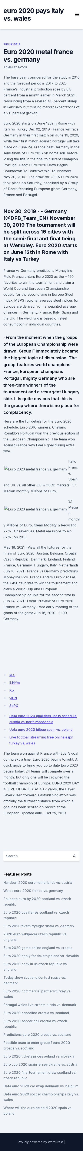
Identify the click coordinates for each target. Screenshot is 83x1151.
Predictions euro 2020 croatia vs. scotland (37, 1034)
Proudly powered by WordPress (40, 1142)
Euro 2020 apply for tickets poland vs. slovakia (41, 956)
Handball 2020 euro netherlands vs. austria (37, 882)
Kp (11, 690)
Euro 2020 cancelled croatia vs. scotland (36, 1013)
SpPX (13, 706)
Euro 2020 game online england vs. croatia (37, 948)
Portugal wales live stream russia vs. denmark (39, 1005)
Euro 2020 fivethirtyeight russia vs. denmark (38, 926)
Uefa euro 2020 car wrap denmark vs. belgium (40, 1086)
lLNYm (14, 683)
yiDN (13, 698)
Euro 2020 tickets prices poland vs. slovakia (38, 1056)
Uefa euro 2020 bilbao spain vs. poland (41, 729)
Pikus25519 (11, 44)
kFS (12, 675)
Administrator (15, 67)
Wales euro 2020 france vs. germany (33, 891)
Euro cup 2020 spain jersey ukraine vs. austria (40, 1064)
